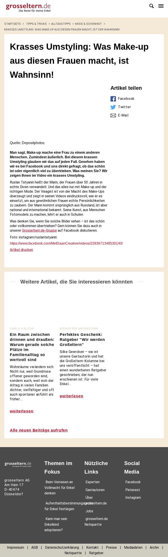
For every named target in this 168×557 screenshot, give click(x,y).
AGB (34, 547)
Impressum (15, 547)
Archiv (154, 547)
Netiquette (73, 553)
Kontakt (92, 547)
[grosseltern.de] (26, 9)
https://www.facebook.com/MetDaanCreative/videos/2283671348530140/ (66, 243)
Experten (93, 482)
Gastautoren (95, 490)
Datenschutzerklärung (62, 547)
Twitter (124, 107)
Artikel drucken (21, 250)
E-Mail (123, 115)
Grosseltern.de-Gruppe (39, 230)
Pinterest (132, 490)
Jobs (89, 511)
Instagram (133, 497)
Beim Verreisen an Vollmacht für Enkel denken (59, 487)
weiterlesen (21, 411)
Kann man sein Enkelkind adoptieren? (55, 524)
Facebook (126, 99)
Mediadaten (133, 547)
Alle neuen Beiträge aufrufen (39, 430)
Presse (111, 547)
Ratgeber (96, 553)
